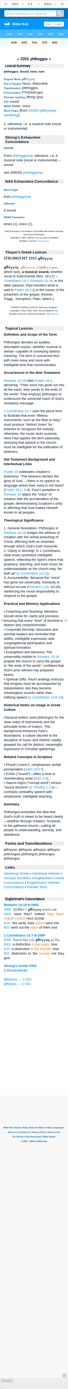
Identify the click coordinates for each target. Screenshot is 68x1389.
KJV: (7, 923)
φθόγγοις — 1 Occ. (18, 979)
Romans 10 (12, 494)
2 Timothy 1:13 (41, 787)
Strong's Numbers (17, 878)
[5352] (4, 629)
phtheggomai (22, 156)
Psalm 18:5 (23, 290)
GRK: (8, 909)
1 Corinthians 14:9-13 (45, 697)
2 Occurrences (15, 970)
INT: (7, 927)
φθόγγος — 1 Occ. (18, 984)
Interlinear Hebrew (46, 873)
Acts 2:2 (41, 778)
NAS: (8, 914)
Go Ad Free (7, 1381)
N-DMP (39, 935)
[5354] (63, 629)
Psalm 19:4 (43, 381)
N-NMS (33, 905)
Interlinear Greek (16, 873)
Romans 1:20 (38, 587)
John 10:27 (33, 769)
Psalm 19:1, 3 (15, 490)
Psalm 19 (11, 472)
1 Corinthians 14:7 (17, 411)
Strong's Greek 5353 (20, 966)
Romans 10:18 (41, 281)
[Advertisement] (34, 1072)
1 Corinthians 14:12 (32, 573)
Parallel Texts (37, 887)
